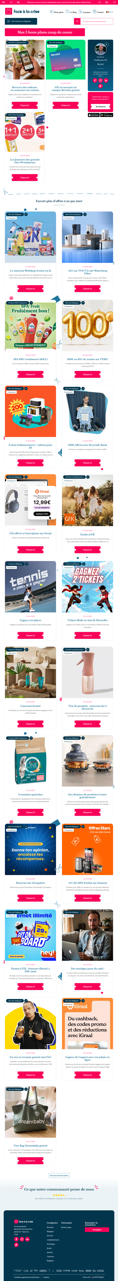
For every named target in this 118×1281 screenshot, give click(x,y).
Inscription (97, 1230)
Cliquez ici (24, 105)
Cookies (46, 1277)
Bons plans (58, 12)
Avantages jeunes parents (51, 1248)
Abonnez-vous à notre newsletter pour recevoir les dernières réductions (59, 2)
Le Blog (73, 12)
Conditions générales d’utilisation (26, 1277)
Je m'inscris (100, 106)
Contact (100, 12)
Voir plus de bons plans (59, 1175)
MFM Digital (99, 1277)
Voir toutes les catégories (21, 21)
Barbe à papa (66, 1227)
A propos (87, 12)
